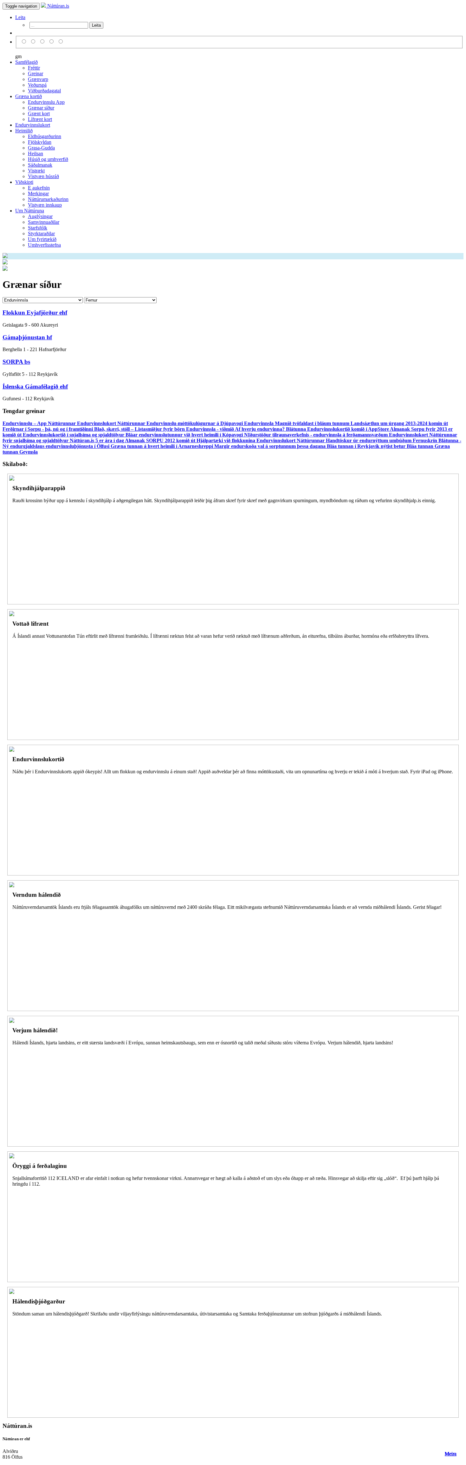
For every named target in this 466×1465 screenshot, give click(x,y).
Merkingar (38, 193)
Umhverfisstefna (44, 245)
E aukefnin (39, 187)
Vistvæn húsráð (43, 176)
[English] (34, 41)
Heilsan (35, 153)
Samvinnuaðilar (43, 222)
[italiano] (52, 41)
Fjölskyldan (39, 142)
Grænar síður (41, 107)
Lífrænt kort (40, 119)
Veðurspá (37, 85)
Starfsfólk (37, 227)
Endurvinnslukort (32, 125)
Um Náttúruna (29, 210)
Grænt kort (39, 113)
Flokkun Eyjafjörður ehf (35, 312)
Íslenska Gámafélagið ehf (35, 386)
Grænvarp (38, 79)
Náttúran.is (57, 6)
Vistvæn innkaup (45, 205)
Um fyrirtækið (42, 239)
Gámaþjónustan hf (27, 337)
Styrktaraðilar (41, 233)
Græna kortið (28, 96)
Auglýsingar (40, 216)
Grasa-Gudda (41, 147)
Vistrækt (36, 170)
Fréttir (34, 67)
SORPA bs (16, 361)
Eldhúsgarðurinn (44, 136)
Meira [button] (450, 1453)
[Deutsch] (43, 41)
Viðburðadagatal (44, 90)
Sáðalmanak (40, 165)
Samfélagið (26, 62)
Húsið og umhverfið (48, 159)
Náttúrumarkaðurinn (48, 199)
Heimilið (24, 130)
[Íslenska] (24, 41)
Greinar (35, 73)
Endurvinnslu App (46, 102)
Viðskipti (24, 182)
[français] (61, 41)
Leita (20, 17)
